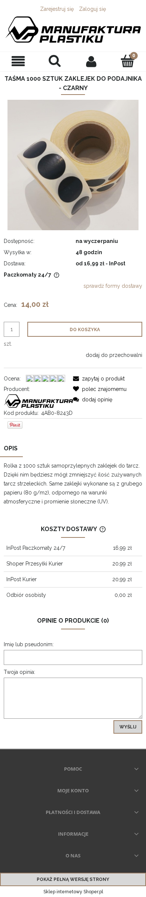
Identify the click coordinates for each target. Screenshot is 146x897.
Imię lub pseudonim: (29, 644)
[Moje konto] (91, 61)
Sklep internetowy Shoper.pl (73, 891)
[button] (18, 61)
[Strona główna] (73, 29)
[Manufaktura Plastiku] (38, 400)
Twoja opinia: (19, 672)
